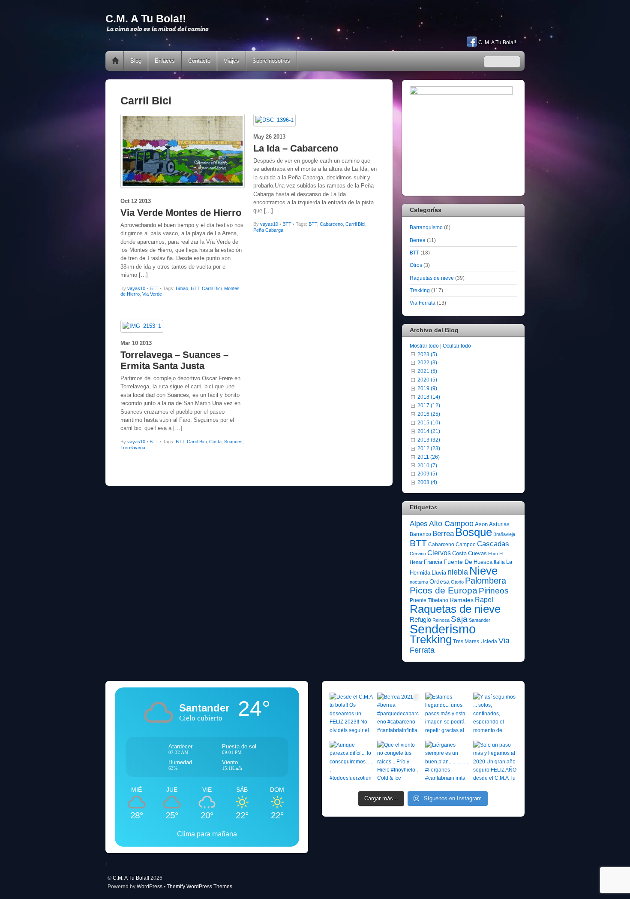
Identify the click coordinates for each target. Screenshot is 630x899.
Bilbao (182, 288)
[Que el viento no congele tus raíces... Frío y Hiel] (399, 762)
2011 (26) (428, 457)
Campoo (466, 545)
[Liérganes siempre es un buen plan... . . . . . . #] (447, 762)
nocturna (419, 581)
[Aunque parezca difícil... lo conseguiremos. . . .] (351, 762)
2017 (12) (428, 405)
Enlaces (165, 61)
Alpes (419, 524)
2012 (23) (428, 448)
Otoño (457, 581)
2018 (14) (428, 397)
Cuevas (477, 553)
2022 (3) (427, 362)
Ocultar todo (457, 345)
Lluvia (439, 572)
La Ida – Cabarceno (295, 148)
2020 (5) (427, 379)
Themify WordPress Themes (199, 886)
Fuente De (458, 561)
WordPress (149, 886)
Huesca (483, 562)
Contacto (199, 61)
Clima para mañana (207, 834)
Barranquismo (426, 227)
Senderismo (443, 629)
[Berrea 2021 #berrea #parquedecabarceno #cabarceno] (399, 714)
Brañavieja (504, 534)
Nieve (483, 571)
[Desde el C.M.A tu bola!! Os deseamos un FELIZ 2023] (351, 714)
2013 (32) (428, 439)
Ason (481, 524)
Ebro (493, 553)
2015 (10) (428, 422)
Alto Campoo (451, 523)
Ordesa (439, 581)
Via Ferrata (422, 303)
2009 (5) (427, 473)
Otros (416, 265)
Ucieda (488, 642)
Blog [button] (135, 61)
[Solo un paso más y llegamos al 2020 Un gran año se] (495, 762)
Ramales (462, 599)
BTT (154, 288)
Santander (479, 620)
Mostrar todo (424, 345)
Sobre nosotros (271, 61)
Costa (215, 441)
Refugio (420, 619)
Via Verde (152, 294)
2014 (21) (428, 431)
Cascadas (493, 544)
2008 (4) (427, 482)
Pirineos (494, 590)
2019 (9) (427, 388)
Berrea (418, 240)
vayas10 (136, 288)
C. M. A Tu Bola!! (496, 42)
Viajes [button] (231, 61)
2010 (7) (427, 465)
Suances (233, 441)
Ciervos (439, 553)
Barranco (420, 534)
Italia (499, 562)
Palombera (485, 580)
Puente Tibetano (429, 600)
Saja (459, 619)
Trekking (420, 290)
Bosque (473, 532)
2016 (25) (428, 414)
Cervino (418, 553)
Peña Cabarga (268, 230)
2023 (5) (427, 354)
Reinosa (441, 620)
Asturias (499, 524)
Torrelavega (132, 447)
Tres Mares (466, 642)
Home (115, 61)
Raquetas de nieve (432, 278)
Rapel (484, 599)
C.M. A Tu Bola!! (131, 878)
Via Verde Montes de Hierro (180, 212)
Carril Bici (212, 288)
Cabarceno (331, 224)
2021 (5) (427, 371)
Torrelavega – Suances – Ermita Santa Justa (174, 360)
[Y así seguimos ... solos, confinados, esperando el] (495, 714)
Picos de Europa (443, 590)
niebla (457, 572)
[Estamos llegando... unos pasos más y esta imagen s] (447, 714)
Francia (433, 562)
